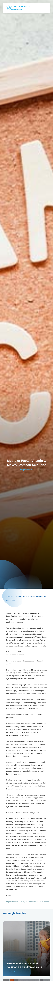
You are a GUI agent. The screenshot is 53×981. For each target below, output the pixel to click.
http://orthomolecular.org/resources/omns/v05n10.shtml (27, 902)
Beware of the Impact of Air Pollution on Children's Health (24, 965)
